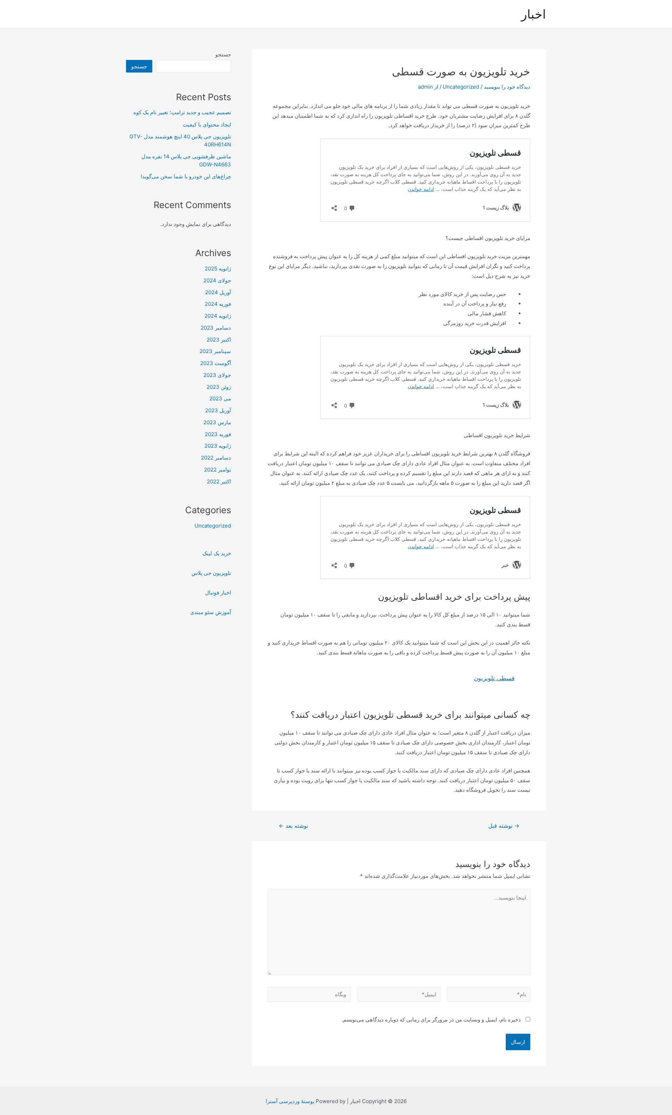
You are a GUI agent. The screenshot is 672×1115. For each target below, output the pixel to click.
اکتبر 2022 (219, 481)
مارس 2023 (217, 422)
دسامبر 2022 (216, 457)
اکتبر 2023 (218, 339)
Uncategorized (461, 86)
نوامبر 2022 (217, 469)
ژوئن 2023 (218, 387)
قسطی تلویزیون (494, 678)
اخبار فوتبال (218, 592)
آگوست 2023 (215, 363)
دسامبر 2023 (216, 327)
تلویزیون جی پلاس (211, 573)
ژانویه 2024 (217, 315)
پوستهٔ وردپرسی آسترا (290, 1101)
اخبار (533, 14)
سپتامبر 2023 (215, 351)
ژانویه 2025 (218, 268)
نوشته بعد (293, 826)
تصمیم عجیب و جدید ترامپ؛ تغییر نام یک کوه (182, 112)
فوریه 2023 (218, 434)
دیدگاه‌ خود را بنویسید (507, 86)
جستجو (223, 54)
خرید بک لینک (216, 553)
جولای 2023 (217, 375)
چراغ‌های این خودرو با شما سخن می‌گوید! (186, 176)
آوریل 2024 (218, 292)
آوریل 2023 (218, 410)
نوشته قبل (503, 826)
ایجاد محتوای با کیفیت (207, 124)
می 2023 (220, 398)
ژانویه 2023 (217, 445)
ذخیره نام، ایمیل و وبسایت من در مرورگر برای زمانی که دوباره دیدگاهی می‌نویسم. (431, 1019)
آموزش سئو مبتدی (210, 612)
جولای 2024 (217, 280)
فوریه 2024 (218, 304)
